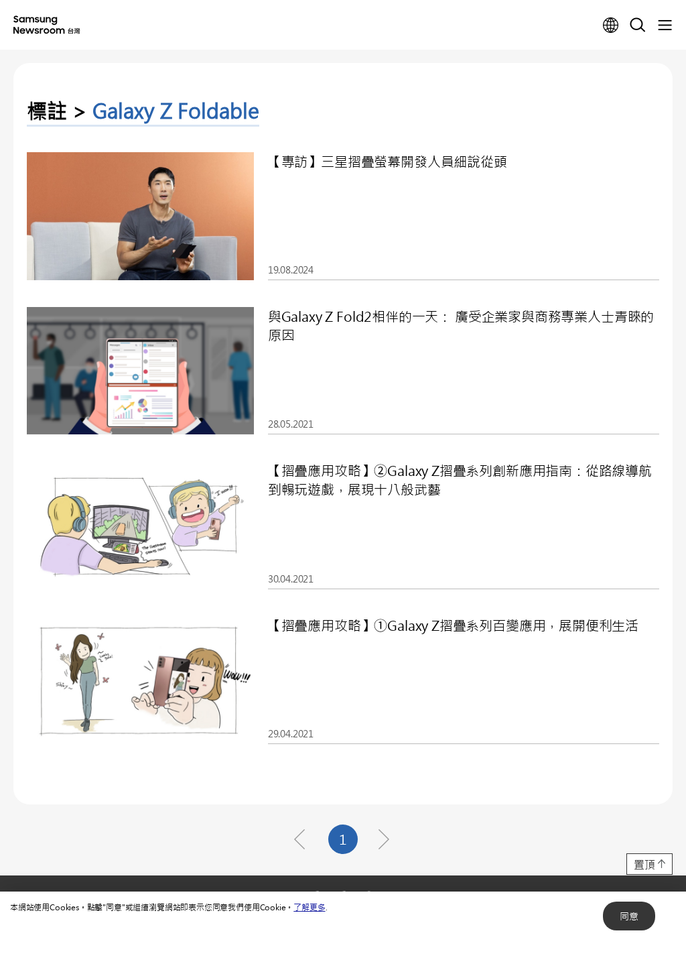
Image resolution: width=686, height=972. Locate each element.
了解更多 (309, 907)
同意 (629, 916)
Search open (637, 25)
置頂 (644, 864)
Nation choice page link (611, 25)
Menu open (664, 25)
